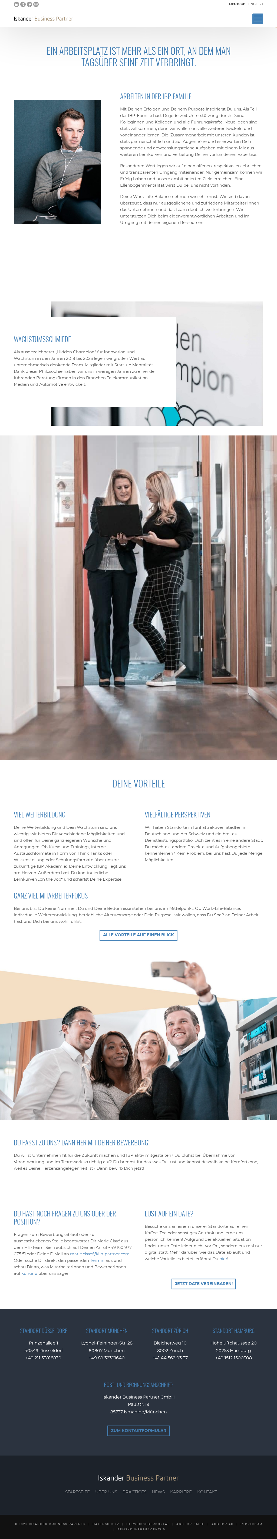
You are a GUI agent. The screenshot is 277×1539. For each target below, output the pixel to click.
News (158, 1492)
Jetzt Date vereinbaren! (204, 1284)
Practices (134, 1492)
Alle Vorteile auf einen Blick (138, 935)
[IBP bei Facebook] (29, 4)
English (255, 4)
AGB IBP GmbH (190, 1524)
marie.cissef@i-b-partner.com (100, 1254)
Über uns (106, 1492)
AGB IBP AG (223, 1524)
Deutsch (237, 4)
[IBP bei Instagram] (36, 4)
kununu (29, 1274)
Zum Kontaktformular (138, 1431)
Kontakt (207, 1492)
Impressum (251, 1524)
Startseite (77, 1492)
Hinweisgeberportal (148, 1524)
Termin (97, 1261)
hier (223, 1259)
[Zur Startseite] (43, 18)
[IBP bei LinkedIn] (16, 4)
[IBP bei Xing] (23, 4)
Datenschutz (106, 1524)
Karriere (181, 1492)
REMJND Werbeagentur (141, 1529)
